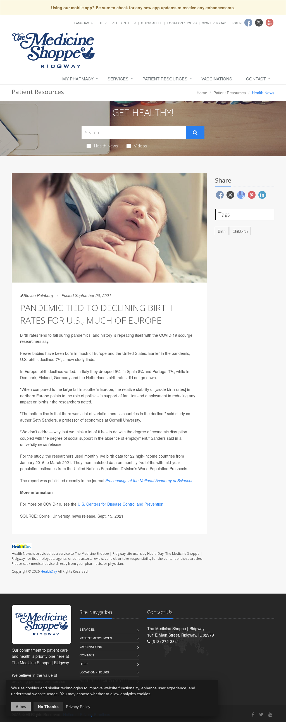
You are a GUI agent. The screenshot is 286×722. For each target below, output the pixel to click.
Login (237, 23)
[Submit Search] (195, 132)
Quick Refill (151, 23)
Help (102, 23)
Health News (106, 146)
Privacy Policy (78, 706)
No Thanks (48, 706)
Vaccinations (216, 79)
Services (118, 79)
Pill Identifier (124, 23)
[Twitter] (261, 714)
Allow (21, 706)
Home (202, 92)
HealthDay (48, 571)
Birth (221, 231)
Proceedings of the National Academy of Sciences (149, 480)
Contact (256, 79)
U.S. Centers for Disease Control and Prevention (120, 504)
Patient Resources (164, 79)
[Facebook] (253, 714)
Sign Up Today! (214, 23)
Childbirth (240, 231)
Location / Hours (182, 23)
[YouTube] (270, 714)
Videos (140, 146)
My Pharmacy (78, 79)
